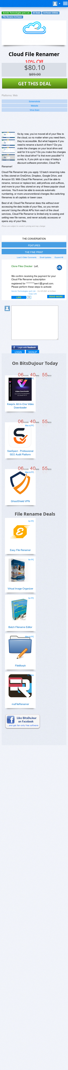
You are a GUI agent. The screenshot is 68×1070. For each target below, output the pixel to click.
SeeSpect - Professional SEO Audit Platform (20, 452)
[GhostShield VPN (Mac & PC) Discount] (20, 481)
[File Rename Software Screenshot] (8, 143)
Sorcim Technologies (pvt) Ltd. (16, 13)
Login (18, 352)
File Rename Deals (35, 514)
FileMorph (20, 665)
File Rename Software (12, 17)
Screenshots (34, 101)
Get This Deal (34, 83)
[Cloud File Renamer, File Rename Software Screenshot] (8, 150)
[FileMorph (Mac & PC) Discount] (20, 646)
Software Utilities (50, 13)
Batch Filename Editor (20, 627)
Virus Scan (34, 109)
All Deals (36, 13)
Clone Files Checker (22, 266)
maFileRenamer (20, 704)
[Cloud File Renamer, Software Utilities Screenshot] (8, 157)
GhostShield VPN (20, 501)
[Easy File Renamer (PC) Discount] (20, 530)
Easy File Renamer (20, 550)
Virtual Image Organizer (20, 588)
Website (34, 105)
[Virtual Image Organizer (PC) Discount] (20, 569)
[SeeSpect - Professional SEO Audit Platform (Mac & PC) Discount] (20, 434)
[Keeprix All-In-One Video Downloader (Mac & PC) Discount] (20, 387)
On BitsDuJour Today (35, 363)
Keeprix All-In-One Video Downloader (20, 405)
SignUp (32, 352)
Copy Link (33, 293)
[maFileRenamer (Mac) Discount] (20, 684)
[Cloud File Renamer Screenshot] (8, 135)
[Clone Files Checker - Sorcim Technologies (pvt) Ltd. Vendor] (60, 268)
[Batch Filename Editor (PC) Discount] (20, 607)
